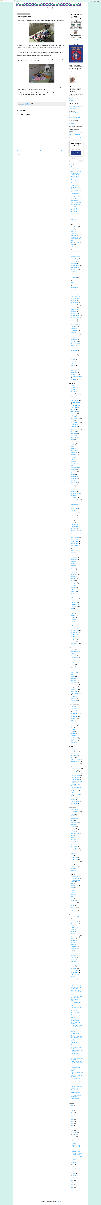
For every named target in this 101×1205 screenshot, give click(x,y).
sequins (72, 855)
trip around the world (75, 623)
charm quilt (73, 469)
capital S (73, 458)
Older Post (63, 150)
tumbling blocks (74, 626)
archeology (73, 942)
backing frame (74, 219)
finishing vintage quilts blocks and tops (76, 238)
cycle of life (73, 944)
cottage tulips (74, 480)
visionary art (73, 698)
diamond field (74, 491)
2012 (72, 1185)
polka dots (73, 572)
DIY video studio (75, 922)
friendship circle (74, 512)
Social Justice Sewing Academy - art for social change (76, 1069)
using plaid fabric (75, 863)
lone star (73, 535)
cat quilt (72, 465)
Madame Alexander (75, 878)
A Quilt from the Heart (76, 202)
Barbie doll (73, 920)
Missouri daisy (74, 416)
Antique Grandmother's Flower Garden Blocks (77, 1142)
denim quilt (73, 826)
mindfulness (73, 961)
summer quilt (74, 363)
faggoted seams (74, 829)
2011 (72, 1187)
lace (72, 896)
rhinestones (73, 735)
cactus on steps (74, 454)
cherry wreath (74, 471)
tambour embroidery (75, 861)
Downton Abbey (74, 755)
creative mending (75, 724)
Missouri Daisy (75, 1149)
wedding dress (74, 742)
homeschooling (74, 955)
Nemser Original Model (76, 710)
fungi (72, 950)
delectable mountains (75, 489)
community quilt (74, 476)
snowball (73, 600)
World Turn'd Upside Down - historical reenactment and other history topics (76, 1094)
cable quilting (74, 452)
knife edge (73, 837)
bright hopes (73, 446)
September (75, 1139)
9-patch (72, 385)
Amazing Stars (74, 211)
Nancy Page (73, 289)
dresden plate (74, 501)
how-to (72, 244)
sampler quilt (74, 591)
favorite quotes (74, 684)
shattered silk (74, 260)
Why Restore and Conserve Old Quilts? (75, 174)
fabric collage (74, 682)
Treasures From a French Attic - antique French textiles (76, 1083)
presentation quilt (75, 352)
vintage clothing (74, 372)
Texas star (73, 428)
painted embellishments (76, 248)
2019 (72, 1121)
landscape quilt (74, 689)
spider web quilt (74, 606)
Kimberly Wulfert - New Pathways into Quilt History (76, 1027)
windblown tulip (74, 634)
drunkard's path (74, 502)
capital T (73, 459)
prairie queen (74, 578)
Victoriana (73, 938)
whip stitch (73, 868)
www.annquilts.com (73, 112)
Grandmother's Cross (75, 405)
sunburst (73, 613)
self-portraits (74, 696)
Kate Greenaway (74, 287)
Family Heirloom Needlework (75, 194)
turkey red (73, 365)
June (74, 1166)
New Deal (73, 291)
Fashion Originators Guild (77, 284)
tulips (72, 625)
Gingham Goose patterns (76, 402)
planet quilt (73, 569)
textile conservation (75, 265)
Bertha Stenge (74, 277)
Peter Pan (73, 420)
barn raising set (74, 437)
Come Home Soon (75, 400)
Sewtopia (73, 1065)
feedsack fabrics (74, 330)
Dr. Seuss (73, 757)
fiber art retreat (74, 948)
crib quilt (73, 486)
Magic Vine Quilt (75, 213)
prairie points (74, 576)
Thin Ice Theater (74, 790)
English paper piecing (76, 809)
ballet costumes (74, 797)
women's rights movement (77, 376)
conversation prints (75, 317)
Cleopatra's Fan (74, 398)
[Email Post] (32, 103)
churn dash (73, 473)
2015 (72, 1130)
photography (73, 968)
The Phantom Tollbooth (76, 787)
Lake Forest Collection (76, 768)
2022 (72, 1114)
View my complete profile (75, 137)
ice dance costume (75, 801)
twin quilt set (74, 367)
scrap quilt (73, 853)
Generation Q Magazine (76, 1010)
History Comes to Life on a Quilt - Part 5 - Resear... (77, 1158)
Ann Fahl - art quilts (75, 984)
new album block (75, 543)
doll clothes (73, 891)
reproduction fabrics (75, 256)
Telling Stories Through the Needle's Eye (76, 1076)
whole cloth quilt (74, 632)
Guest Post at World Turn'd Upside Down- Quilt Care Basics (76, 178)
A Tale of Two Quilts (75, 204)
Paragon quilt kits (75, 292)
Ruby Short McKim (75, 296)
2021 (72, 1117)
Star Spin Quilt (74, 424)
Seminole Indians (75, 298)
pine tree (73, 563)
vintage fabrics (29, 104)
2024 (72, 1110)
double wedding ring (75, 499)
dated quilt (73, 319)
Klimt (72, 659)
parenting (73, 966)
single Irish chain (75, 597)
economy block (74, 504)
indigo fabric (74, 337)
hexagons (73, 522)
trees (72, 621)
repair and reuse (74, 970)
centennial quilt (74, 309)
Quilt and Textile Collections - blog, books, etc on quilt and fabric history (76, 1037)
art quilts (73, 671)
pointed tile (73, 570)
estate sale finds (74, 324)
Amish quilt (73, 391)
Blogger (58, 1201)
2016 (72, 1128)
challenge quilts (74, 674)
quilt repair (23, 104)
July (74, 1164)
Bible (72, 396)
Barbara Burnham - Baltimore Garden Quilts (76, 1000)
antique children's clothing (77, 713)
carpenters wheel (74, 463)
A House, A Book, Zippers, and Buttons (77, 1146)
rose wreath (73, 587)
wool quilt (73, 641)
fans (72, 506)
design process (74, 680)
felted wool (73, 235)
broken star (73, 448)
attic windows (74, 433)
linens (72, 898)
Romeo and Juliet (75, 771)
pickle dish (73, 561)
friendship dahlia (74, 514)
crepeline (73, 229)
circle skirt (73, 722)
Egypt (72, 925)
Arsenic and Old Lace (76, 753)
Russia (72, 933)
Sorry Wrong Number (76, 773)
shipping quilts (74, 261)
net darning (73, 841)
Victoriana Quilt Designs (76, 1086)
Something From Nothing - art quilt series (76, 184)
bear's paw (73, 441)
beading (72, 720)
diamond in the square (76, 493)
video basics (73, 978)
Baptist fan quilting (75, 395)
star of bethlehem (75, 610)
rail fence (73, 580)
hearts (72, 520)
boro (72, 883)
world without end (75, 643)
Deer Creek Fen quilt (75, 651)
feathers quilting (74, 508)
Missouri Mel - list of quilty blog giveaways (76, 1030)
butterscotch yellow (75, 306)
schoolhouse (73, 595)
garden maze (73, 515)
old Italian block (74, 554)
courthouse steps (74, 482)
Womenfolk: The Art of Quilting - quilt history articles (76, 1089)
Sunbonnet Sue (74, 426)
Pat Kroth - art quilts (75, 1033)
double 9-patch (74, 497)
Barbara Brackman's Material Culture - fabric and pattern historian (76, 996)
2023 (72, 1112)
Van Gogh (73, 669)
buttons (72, 820)
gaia (72, 687)
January (74, 1177)
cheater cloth (74, 311)
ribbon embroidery (75, 850)
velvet (72, 864)
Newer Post (19, 150)
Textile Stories (74, 206)
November (75, 1134)
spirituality (73, 976)
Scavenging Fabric (76, 1151)
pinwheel (73, 567)
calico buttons (74, 307)
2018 (72, 1123)
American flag (74, 389)
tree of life (73, 619)
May (74, 1168)
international (73, 957)
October (74, 1136)
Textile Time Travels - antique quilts (76, 1079)
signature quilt (74, 357)
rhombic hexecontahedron (76, 693)
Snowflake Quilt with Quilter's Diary (75, 209)
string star (73, 611)
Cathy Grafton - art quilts (76, 1005)
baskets (72, 439)
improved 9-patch (75, 526)
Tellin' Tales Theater (75, 775)
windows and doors (75, 638)
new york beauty (74, 545)
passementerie (74, 902)
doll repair (73, 894)
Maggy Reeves (74, 708)
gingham (73, 332)
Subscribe (76, 153)
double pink (73, 321)
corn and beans (74, 478)
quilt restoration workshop (77, 253)
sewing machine (74, 355)
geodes (72, 951)
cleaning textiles (74, 226)
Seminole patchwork (75, 422)
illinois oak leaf (74, 524)
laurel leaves (73, 532)
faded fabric (73, 231)
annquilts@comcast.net (74, 117)
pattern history (74, 350)
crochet (72, 887)
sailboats (73, 589)
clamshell (73, 474)
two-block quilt (74, 628)
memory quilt (74, 339)
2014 (72, 1180)
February (75, 1175)
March (74, 1173)
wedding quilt (74, 700)
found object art (74, 686)
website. (76, 39)
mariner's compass (75, 537)
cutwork (72, 889)
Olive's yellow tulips (75, 418)
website (71, 71)
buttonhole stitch (74, 818)
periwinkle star (74, 559)
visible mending (74, 740)
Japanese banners (74, 876)
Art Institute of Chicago (76, 916)
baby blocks (73, 435)
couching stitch (74, 228)
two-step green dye (75, 369)
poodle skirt (73, 733)
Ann (80, 76)
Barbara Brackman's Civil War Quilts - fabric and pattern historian (76, 987)
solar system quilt (75, 604)
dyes (72, 322)
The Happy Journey (75, 779)
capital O (73, 456)
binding (72, 221)
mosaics (72, 963)
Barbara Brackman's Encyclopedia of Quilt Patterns (76, 992)
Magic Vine (73, 415)
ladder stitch (73, 839)
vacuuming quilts (75, 267)
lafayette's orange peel (76, 530)
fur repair (73, 731)
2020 (72, 1119)
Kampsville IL (74, 929)
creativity (73, 676)
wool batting (73, 379)
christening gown (75, 885)
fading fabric (74, 233)
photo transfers (74, 846)
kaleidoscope (74, 528)
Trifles (72, 792)
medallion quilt (74, 539)
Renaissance (73, 294)
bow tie (72, 444)
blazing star (73, 443)
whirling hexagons (75, 630)
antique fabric (74, 304)
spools (72, 608)
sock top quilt (74, 907)
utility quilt (73, 370)
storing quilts (74, 263)
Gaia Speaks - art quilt (76, 198)
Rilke (72, 660)
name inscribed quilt (75, 343)
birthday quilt (74, 672)
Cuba (72, 282)
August (74, 1162)
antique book (74, 940)
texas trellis (73, 615)
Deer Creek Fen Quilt (75, 200)
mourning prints (74, 341)
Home (41, 150)
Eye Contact (73, 655)
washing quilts (74, 271)
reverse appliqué (74, 258)
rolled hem (73, 851)
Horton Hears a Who (75, 763)
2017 (72, 1125)
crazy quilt (73, 484)
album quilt (73, 431)
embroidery (73, 828)
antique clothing (74, 716)
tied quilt (73, 617)
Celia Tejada (73, 706)
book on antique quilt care (77, 222)
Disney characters (75, 923)
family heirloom (74, 326)
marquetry (73, 959)
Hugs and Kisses (74, 411)
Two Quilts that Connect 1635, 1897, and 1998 (76, 170)
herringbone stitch (75, 242)
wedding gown (74, 910)
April (74, 1171)
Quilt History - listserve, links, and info (76, 1041)
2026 (72, 1105)
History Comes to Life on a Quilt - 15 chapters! (76, 167)
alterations (73, 813)
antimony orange (74, 302)
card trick (73, 461)
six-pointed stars (74, 598)
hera (72, 240)
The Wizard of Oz (75, 937)
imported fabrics (74, 335)
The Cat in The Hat (75, 777)
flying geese (73, 510)
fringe (72, 727)
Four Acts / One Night (76, 759)
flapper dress (74, 725)
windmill (73, 636)
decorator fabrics (74, 678)
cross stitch (73, 487)
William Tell (73, 300)
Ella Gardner (74, 653)
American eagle (74, 387)
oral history (73, 345)
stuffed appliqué (74, 859)
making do (73, 900)
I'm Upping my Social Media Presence (77, 1154)
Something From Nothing (76, 666)
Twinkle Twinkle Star (76, 429)
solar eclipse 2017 (75, 974)
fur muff (73, 729)
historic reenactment (75, 334)
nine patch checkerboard (76, 547)
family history (74, 946)
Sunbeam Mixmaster (75, 935)
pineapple (73, 565)
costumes (73, 799)
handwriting (73, 953)
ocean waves (73, 550)
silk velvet (73, 359)
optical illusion (74, 691)
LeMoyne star (74, 413)
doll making (73, 892)
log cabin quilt (74, 534)
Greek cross (73, 409)
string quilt (73, 361)
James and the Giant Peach (77, 765)
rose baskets (73, 585)
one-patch (73, 555)
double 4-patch (74, 495)
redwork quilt (74, 354)
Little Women (74, 770)
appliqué (73, 815)
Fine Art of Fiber (75, 657)
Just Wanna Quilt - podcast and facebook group (77, 1020)
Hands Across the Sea (75, 761)
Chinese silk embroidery (76, 279)
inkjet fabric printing (75, 246)
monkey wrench (74, 541)
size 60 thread (74, 857)
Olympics (73, 931)
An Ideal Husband (75, 751)
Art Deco (73, 393)
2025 (72, 1108)
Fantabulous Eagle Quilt (76, 196)
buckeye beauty (74, 450)
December (75, 1132)
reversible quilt (74, 583)
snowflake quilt (74, 602)
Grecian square (74, 407)
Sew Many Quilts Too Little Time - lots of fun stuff (76, 1063)
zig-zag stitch (74, 870)
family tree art (74, 328)
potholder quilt (74, 574)
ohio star (73, 552)
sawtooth (73, 593)
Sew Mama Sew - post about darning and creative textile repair (77, 1058)
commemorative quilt (75, 315)
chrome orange (74, 313)
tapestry (72, 909)
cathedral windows (75, 467)
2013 (72, 1182)
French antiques (74, 927)
